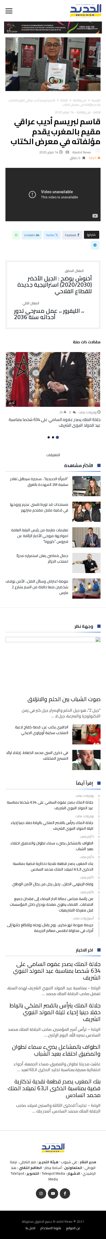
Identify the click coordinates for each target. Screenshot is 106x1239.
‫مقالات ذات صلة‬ (87, 343)
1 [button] (57, 437)
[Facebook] (65, 1193)
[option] (53, 390)
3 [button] (49, 437)
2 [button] (53, 437)
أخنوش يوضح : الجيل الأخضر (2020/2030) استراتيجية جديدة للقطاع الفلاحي (54, 282)
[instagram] (41, 1193)
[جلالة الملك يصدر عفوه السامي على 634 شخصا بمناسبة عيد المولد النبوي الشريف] (53, 379)
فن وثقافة (79, 100)
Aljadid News (81, 152)
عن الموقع (73, 1228)
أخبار (11, 403)
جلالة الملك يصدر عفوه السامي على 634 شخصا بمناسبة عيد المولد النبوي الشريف (55, 422)
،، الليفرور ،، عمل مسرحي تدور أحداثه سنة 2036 (49, 311)
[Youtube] (53, 1193)
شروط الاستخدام (50, 1228)
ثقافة (64, 100)
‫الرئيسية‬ (96, 100)
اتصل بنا (30, 1228)
